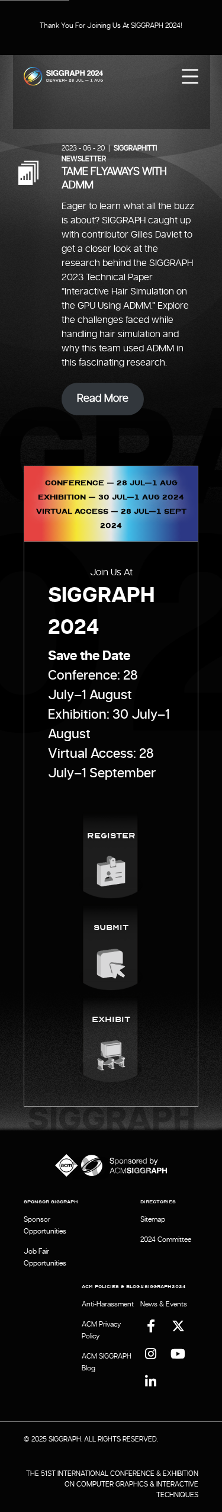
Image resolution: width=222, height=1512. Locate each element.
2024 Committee (165, 1239)
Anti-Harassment (108, 1304)
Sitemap (152, 1219)
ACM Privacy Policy (101, 1330)
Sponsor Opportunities (45, 1225)
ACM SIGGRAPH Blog (106, 1362)
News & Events (163, 1304)
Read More (102, 398)
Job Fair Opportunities (45, 1257)
